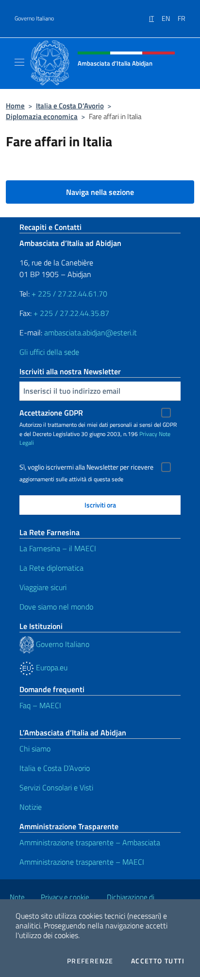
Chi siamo (34, 748)
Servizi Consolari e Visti (56, 787)
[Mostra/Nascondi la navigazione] (19, 62)
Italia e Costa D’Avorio (70, 105)
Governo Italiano (34, 18)
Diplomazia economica (42, 116)
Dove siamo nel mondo (56, 606)
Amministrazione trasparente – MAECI (81, 862)
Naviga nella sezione (100, 192)
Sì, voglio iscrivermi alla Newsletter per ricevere (86, 467)
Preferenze (90, 961)
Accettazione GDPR (51, 413)
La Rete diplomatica (51, 568)
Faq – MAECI (40, 705)
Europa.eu (50, 667)
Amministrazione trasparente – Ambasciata (89, 842)
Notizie (30, 807)
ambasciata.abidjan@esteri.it (90, 332)
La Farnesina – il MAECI (57, 548)
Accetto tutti (157, 961)
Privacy (148, 433)
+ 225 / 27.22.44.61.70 (69, 293)
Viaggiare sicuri (43, 587)
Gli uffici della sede (49, 352)
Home (15, 105)
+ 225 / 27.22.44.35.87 (71, 313)
